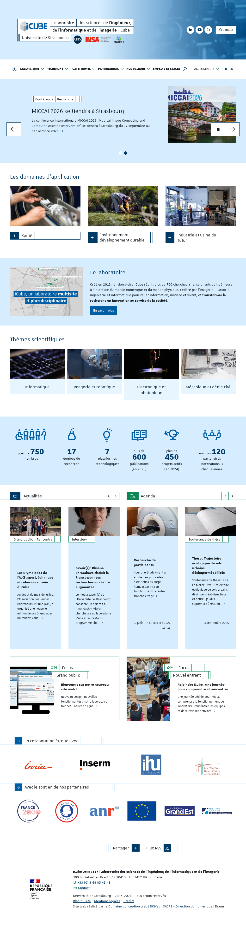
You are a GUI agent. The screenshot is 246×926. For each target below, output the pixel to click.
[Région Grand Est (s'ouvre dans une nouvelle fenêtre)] (179, 811)
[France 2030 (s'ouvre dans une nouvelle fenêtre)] (29, 811)
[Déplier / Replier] (14, 236)
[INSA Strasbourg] (97, 39)
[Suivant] (115, 496)
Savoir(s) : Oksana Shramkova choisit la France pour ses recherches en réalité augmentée (93, 577)
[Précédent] (108, 496)
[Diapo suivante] (232, 129)
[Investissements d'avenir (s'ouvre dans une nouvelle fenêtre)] (66, 811)
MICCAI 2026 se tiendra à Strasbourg (78, 111)
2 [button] (126, 153)
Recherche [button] (55, 69)
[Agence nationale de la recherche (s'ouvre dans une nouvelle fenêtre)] (104, 811)
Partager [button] (121, 848)
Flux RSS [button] (153, 848)
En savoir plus (103, 310)
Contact (227, 30)
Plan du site (82, 901)
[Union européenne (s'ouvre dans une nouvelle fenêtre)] (141, 811)
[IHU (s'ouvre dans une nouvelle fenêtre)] (151, 764)
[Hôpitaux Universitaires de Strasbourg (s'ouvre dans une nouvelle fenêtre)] (207, 764)
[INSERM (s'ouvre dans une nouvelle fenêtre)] (94, 764)
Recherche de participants (145, 562)
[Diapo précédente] (13, 129)
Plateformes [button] (81, 69)
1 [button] (120, 153)
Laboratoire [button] (29, 69)
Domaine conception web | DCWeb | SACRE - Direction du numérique (160, 906)
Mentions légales (107, 901)
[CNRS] (78, 39)
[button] (185, 69)
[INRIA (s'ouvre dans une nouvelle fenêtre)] (38, 764)
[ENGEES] (119, 39)
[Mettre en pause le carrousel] (218, 129)
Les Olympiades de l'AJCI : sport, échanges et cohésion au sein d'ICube (35, 580)
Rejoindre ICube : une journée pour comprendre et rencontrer (203, 687)
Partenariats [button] (108, 69)
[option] (123, 114)
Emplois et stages (166, 69)
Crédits (128, 901)
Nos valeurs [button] (136, 69)
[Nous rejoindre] (46, 291)
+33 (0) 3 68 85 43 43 (94, 882)
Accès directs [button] (204, 69)
